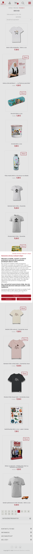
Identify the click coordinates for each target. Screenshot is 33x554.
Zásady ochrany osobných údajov (21, 253)
